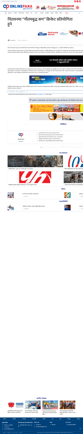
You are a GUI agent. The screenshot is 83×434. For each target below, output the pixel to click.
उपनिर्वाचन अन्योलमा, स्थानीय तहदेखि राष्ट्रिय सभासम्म (33, 206)
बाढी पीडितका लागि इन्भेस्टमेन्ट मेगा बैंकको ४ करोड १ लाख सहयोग (15, 411)
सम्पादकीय (34, 419)
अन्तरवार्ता (24, 419)
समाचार (27, 13)
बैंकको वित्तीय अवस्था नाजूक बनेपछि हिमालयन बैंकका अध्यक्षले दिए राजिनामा (51, 140)
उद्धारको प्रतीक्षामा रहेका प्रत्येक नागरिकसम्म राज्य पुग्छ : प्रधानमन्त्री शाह (51, 136)
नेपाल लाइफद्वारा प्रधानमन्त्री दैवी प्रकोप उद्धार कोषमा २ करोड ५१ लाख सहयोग (67, 412)
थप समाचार (63, 153)
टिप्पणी (44, 419)
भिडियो (56, 13)
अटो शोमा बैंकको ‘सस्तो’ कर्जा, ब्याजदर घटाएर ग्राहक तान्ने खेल (49, 132)
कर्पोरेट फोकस (21, 13)
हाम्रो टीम (4, 432)
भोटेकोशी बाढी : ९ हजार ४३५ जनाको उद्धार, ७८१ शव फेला (20, 169)
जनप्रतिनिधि (63, 201)
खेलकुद (52, 13)
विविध (61, 13)
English (66, 13)
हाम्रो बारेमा (9, 432)
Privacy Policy (15, 432)
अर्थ (31, 13)
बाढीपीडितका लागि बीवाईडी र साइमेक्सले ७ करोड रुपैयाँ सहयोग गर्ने (49, 138)
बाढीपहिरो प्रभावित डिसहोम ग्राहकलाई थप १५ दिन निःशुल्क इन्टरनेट (22, 185)
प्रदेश (36, 13)
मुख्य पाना (10, 13)
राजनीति (15, 13)
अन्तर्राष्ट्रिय (47, 13)
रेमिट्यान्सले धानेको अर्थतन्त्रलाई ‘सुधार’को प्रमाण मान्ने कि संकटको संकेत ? (51, 134)
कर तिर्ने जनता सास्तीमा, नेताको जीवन (30, 194)
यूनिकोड (20, 432)
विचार (63, 189)
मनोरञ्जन (41, 13)
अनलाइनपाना (13, 40)
